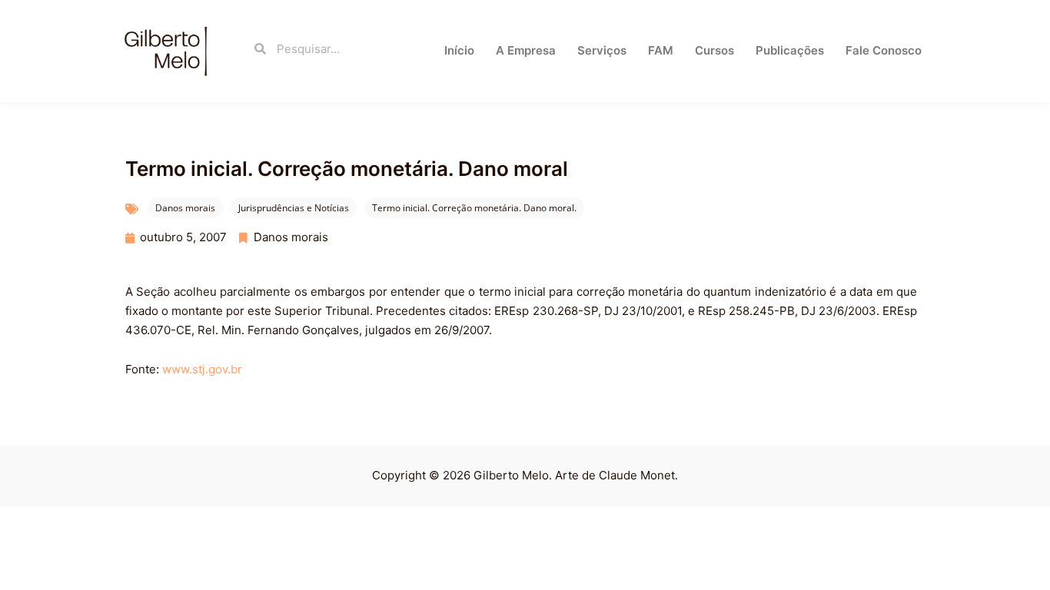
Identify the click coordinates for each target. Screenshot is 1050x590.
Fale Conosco (884, 50)
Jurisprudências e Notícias (293, 207)
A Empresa (526, 50)
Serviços (601, 50)
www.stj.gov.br (202, 369)
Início (459, 50)
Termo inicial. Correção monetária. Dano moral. (474, 207)
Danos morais (185, 207)
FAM (660, 50)
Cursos (714, 50)
